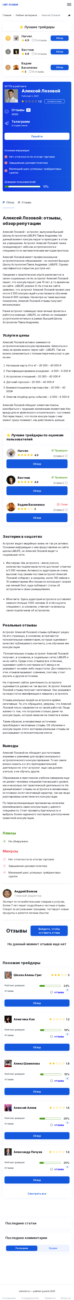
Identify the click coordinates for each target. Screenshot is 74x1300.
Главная (7, 15)
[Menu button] (69, 4)
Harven (23, 451)
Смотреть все (37, 1193)
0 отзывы (41, 40)
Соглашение (9, 1298)
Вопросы (66, 1298)
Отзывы (26, 202)
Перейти (37, 136)
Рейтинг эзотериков (26, 15)
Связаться (50, 1298)
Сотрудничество (30, 1298)
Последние (21, 1248)
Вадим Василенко (31, 504)
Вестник (24, 477)
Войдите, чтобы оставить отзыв (49, 930)
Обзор (59, 38)
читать (14, 114)
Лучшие (53, 1248)
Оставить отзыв (54, 101)
